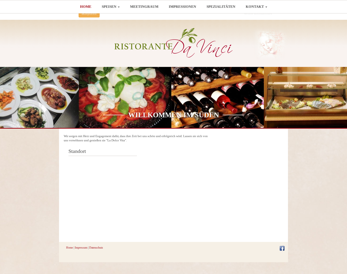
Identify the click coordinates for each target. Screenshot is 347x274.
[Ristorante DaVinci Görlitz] (173, 42)
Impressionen (182, 6)
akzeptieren (89, 13)
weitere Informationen (258, 13)
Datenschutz (96, 247)
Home (85, 6)
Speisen (109, 6)
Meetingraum (144, 6)
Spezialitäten (221, 6)
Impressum (81, 247)
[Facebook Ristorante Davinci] (282, 247)
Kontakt (255, 6)
